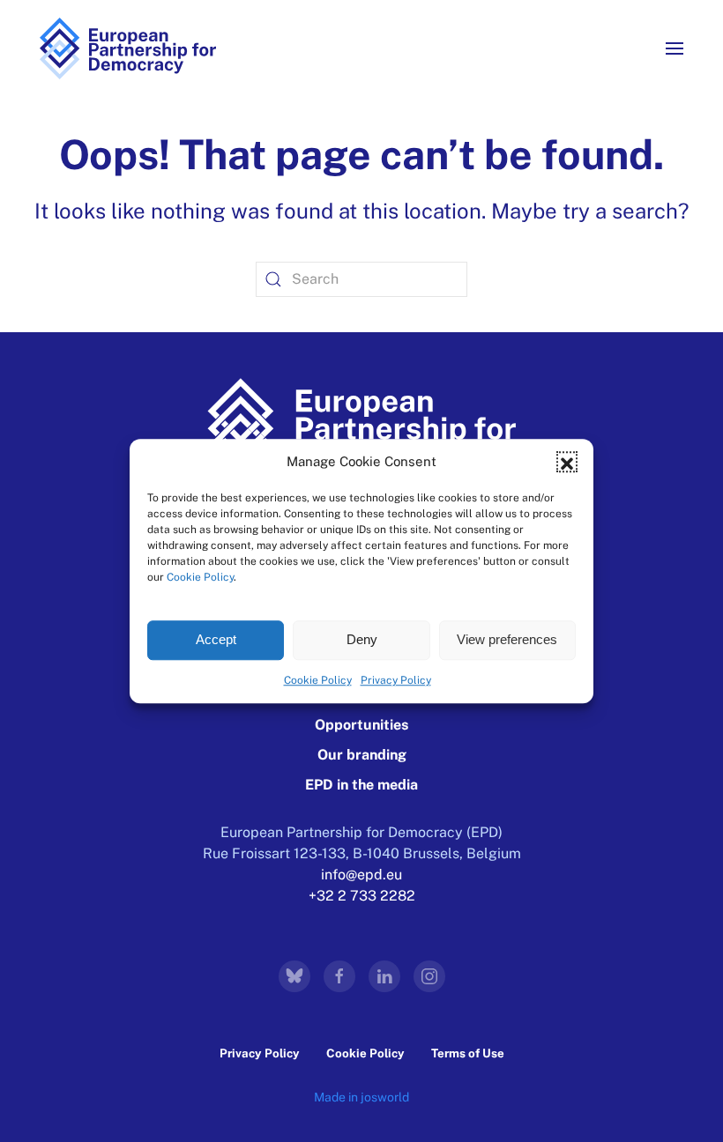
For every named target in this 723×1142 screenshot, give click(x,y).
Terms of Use (467, 1053)
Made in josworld (361, 1097)
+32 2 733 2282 (362, 895)
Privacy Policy (396, 680)
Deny (362, 639)
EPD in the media (361, 784)
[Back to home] (128, 48)
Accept (216, 639)
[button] (567, 462)
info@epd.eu (361, 874)
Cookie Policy (200, 577)
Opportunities (361, 724)
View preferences (507, 639)
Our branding (361, 754)
